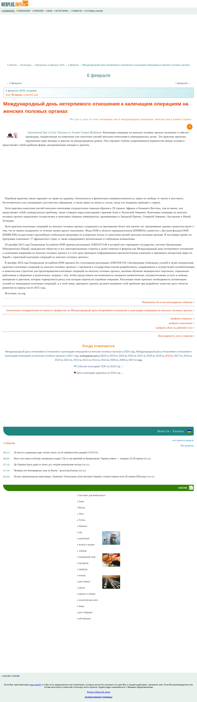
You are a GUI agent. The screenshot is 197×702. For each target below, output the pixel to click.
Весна (81, 507)
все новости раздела (183, 440)
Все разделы (187, 445)
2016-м (187, 355)
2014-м (68, 360)
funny (81, 606)
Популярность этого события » (176, 335)
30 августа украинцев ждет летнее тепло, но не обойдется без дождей (50, 452)
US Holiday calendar (94, 11)
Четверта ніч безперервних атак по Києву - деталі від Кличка (46, 470)
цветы (81, 587)
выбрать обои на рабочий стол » (175, 327)
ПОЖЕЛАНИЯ (24, 11)
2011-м (96, 360)
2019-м (160, 355)
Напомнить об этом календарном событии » (168, 302)
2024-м (114, 355)
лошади (82, 550)
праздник (83, 563)
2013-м (77, 360)
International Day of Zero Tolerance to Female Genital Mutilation (64, 132)
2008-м (123, 360)
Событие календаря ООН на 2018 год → (99, 366)
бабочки (82, 526)
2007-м (133, 360)
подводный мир (86, 557)
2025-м (104, 355)
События (12, 65)
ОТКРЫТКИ (38, 11)
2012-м (86, 360)
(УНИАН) (93, 452)
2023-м (123, 355)
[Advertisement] (92, 39)
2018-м (169, 355)
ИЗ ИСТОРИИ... (62, 11)
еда (80, 532)
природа (82, 569)
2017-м (178, 355)
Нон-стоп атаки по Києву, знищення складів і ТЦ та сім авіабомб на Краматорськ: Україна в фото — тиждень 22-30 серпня (78, 458)
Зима (81, 501)
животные (83, 538)
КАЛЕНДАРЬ (8, 11)
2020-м (151, 355)
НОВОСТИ (77, 11)
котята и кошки (86, 544)
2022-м (132, 355)
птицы (82, 575)
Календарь (25, 65)
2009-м (114, 360)
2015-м (59, 360)
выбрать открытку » (183, 318)
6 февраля (73, 65)
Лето (81, 513)
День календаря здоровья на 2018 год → (99, 373)
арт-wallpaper (85, 612)
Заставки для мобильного (91, 495)
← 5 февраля (14, 83)
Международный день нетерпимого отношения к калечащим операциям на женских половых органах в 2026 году (70, 351)
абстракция (84, 618)
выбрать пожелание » (182, 323)
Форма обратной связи (98, 692)
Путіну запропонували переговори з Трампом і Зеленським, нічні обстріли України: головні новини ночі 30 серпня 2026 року (80, 476)
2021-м (141, 355)
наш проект (35, 684)
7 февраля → (183, 83)
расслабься (84, 581)
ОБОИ (49, 11)
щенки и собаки (86, 594)
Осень (81, 520)
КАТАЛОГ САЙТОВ (11, 676)
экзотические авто (88, 600)
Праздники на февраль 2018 (49, 65)
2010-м (105, 360)
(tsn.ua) (147, 458)
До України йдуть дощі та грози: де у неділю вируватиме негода (47, 464)
